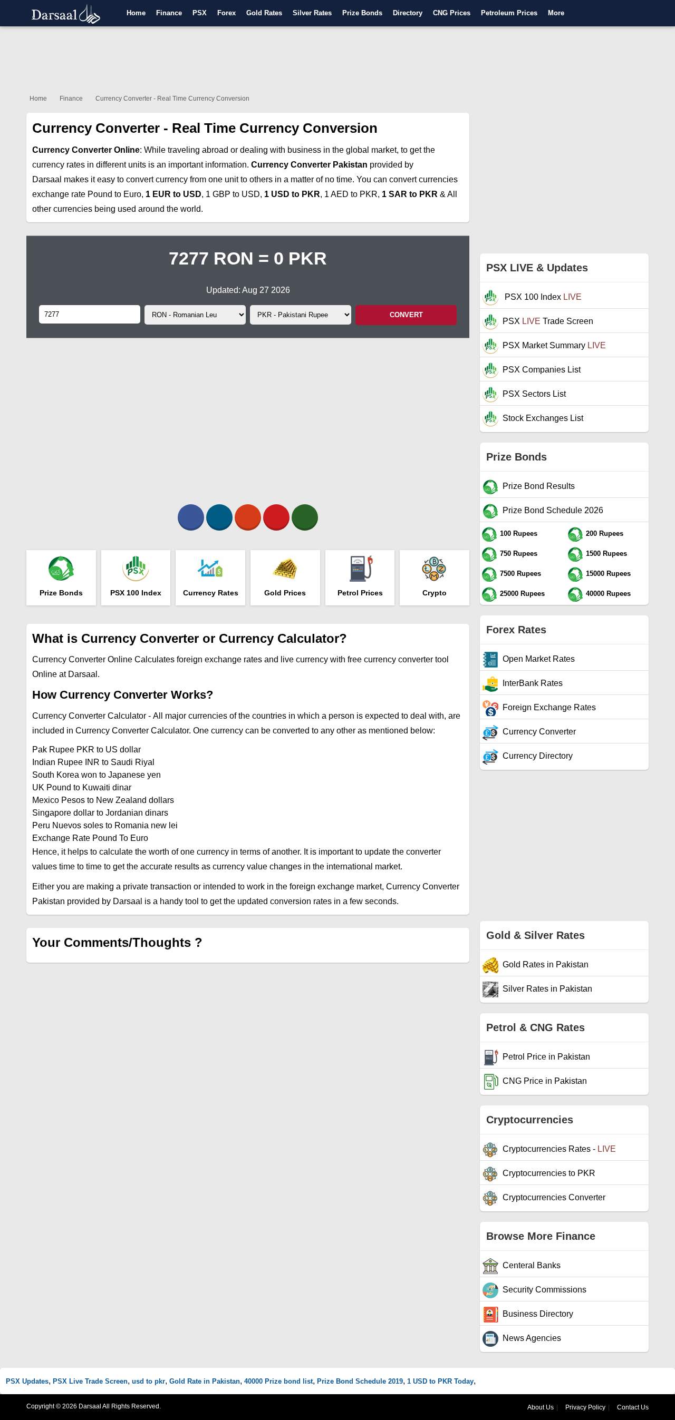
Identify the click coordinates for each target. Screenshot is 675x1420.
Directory (407, 13)
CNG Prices (451, 13)
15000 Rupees (608, 573)
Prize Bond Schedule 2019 (360, 1381)
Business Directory (538, 1313)
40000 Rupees (608, 594)
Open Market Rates (539, 658)
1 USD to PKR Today (440, 1381)
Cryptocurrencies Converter (554, 1197)
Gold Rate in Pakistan (204, 1381)
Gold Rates (264, 13)
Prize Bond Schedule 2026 (553, 510)
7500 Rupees (520, 573)
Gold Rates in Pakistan (546, 964)
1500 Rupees (606, 553)
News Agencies (532, 1338)
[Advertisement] (337, 58)
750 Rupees (518, 553)
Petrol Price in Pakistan (546, 1056)
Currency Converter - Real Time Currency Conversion (172, 98)
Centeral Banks (532, 1265)
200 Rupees (604, 533)
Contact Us (633, 1407)
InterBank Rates (533, 683)
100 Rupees (518, 533)
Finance (169, 13)
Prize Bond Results (539, 486)
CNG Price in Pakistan (545, 1080)
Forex (226, 13)
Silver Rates (312, 13)
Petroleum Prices (509, 13)
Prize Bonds (362, 13)
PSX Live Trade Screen (90, 1381)
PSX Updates (27, 1381)
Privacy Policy (585, 1407)
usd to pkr (148, 1381)
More (556, 13)
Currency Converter (539, 731)
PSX (199, 13)
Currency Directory (538, 755)
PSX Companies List (542, 369)
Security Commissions (544, 1289)
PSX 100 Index (542, 296)
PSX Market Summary (554, 345)
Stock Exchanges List (543, 418)
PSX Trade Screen (548, 321)
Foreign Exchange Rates (549, 707)
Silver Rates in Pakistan (547, 988)
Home (136, 13)
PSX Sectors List (534, 393)
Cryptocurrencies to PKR (549, 1173)
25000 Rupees (522, 594)
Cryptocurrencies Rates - (559, 1148)
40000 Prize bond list (278, 1381)
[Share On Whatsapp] (305, 517)
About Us (540, 1407)
